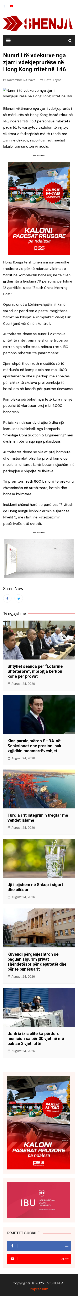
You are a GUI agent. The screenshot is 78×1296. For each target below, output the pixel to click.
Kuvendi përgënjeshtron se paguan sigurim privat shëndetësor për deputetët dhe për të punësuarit (36, 962)
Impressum (39, 1289)
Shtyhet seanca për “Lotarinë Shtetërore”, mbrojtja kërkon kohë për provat (35, 671)
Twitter (19, 598)
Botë (48, 80)
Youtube (11, 6)
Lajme (57, 80)
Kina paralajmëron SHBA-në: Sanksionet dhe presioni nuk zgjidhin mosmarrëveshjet (34, 745)
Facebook (4, 6)
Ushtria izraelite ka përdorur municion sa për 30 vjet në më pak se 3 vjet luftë (35, 1038)
